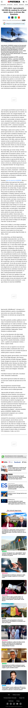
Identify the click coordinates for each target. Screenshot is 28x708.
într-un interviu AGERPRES (13, 180)
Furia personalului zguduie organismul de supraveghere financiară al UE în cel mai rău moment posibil (16, 486)
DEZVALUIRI (3, 4)
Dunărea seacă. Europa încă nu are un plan (17, 494)
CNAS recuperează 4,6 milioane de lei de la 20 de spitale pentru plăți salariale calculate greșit (17, 469)
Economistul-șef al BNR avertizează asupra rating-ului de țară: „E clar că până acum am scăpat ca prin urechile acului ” (13, 666)
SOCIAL (23, 20)
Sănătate (10, 465)
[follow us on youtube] (4, 462)
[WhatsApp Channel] (20, 704)
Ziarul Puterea (18, 20)
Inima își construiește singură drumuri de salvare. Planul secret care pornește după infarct (17, 477)
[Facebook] (7, 704)
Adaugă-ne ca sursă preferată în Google (15, 23)
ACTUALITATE (10, 4)
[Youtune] (17, 704)
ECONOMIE (4, 551)
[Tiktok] (14, 704)
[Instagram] (11, 704)
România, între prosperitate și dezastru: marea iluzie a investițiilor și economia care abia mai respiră (13, 621)
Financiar (21, 4)
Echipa (18, 701)
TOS (9, 694)
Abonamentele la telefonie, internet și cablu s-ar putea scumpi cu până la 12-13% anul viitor (13, 576)
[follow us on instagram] (11, 462)
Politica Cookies (16, 694)
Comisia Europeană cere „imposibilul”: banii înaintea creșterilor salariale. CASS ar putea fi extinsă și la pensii (14, 554)
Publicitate (11, 701)
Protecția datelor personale (10, 697)
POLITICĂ (16, 4)
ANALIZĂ (4, 618)
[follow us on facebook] (17, 462)
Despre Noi (21, 697)
